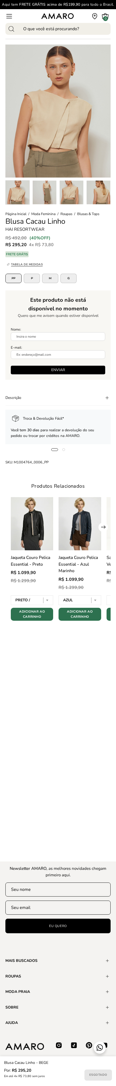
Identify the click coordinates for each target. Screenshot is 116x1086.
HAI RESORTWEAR (25, 229)
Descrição (13, 397)
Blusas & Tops (88, 214)
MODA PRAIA (17, 991)
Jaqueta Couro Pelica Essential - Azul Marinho (78, 564)
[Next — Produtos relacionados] (103, 527)
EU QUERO (58, 926)
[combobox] (58, 29)
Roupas (66, 214)
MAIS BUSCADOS (21, 960)
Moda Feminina (43, 214)
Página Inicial (15, 214)
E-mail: (16, 347)
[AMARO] (57, 16)
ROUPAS (13, 976)
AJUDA (11, 1022)
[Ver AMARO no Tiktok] (74, 1045)
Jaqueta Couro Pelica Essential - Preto (30, 561)
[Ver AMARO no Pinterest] (89, 1045)
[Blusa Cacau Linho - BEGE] (17, 192)
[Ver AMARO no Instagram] (58, 1045)
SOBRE (11, 1007)
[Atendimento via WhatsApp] (100, 1047)
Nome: (16, 329)
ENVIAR (58, 369)
